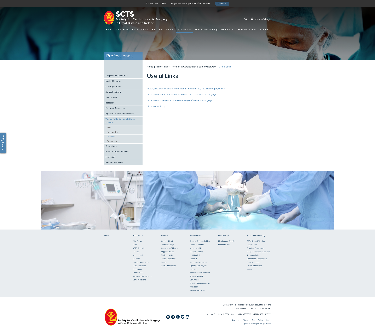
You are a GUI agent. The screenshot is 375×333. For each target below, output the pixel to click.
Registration (252, 245)
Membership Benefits (226, 241)
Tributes (136, 252)
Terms (245, 320)
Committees (111, 146)
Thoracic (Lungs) (167, 245)
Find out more (203, 3)
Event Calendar (140, 29)
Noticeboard (138, 255)
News (135, 245)
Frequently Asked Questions (258, 252)
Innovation (110, 157)
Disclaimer (236, 320)
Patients (170, 29)
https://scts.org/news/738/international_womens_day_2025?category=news (186, 89)
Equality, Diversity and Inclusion (119, 114)
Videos (249, 269)
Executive (136, 259)
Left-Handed (111, 97)
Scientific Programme (255, 248)
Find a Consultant (168, 259)
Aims (109, 128)
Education (157, 29)
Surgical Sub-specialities (116, 76)
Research (109, 103)
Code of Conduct (254, 262)
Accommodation (253, 255)
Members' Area (224, 245)
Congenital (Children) (169, 248)
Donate (264, 29)
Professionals (184, 29)
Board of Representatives (117, 152)
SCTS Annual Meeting (206, 29)
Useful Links (112, 137)
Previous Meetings (254, 266)
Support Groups (167, 252)
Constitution (138, 273)
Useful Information (168, 266)
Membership (227, 29)
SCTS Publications (247, 29)
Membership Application (142, 276)
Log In (268, 320)
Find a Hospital (167, 255)
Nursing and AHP (113, 87)
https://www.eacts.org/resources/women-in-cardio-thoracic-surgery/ (181, 94)
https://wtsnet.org (156, 106)
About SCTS (122, 29)
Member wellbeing (114, 162)
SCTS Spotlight (139, 248)
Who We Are (137, 241)
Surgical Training (113, 92)
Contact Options (139, 280)
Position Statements (141, 262)
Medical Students (113, 81)
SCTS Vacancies (139, 266)
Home (109, 29)
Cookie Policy (257, 320)
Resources (112, 141)
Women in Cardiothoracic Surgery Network (121, 121)
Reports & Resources (115, 108)
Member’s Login (262, 19)
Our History (137, 269)
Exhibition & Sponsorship (257, 259)
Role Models (112, 132)
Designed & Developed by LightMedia (256, 324)
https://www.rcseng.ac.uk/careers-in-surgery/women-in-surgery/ (179, 100)
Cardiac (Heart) (167, 241)
